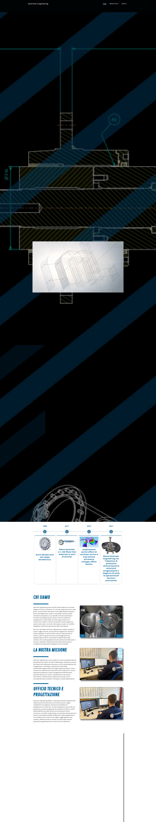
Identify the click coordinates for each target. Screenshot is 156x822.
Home (104, 3)
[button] (33, 532)
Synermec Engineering (38, 3)
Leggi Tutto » (38, 789)
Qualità (124, 3)
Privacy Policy (114, 3)
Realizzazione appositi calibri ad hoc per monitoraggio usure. (45, 770)
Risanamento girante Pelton (109, 768)
